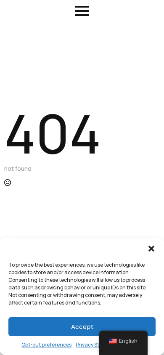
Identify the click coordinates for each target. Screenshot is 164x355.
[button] (151, 248)
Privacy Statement (98, 344)
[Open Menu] (82, 11)
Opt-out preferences (46, 344)
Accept (82, 326)
